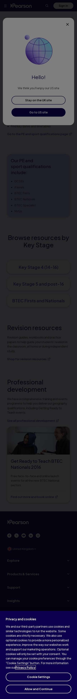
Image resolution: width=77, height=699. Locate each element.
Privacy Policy (25, 667)
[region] (38, 655)
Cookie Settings (38, 677)
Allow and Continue (38, 689)
